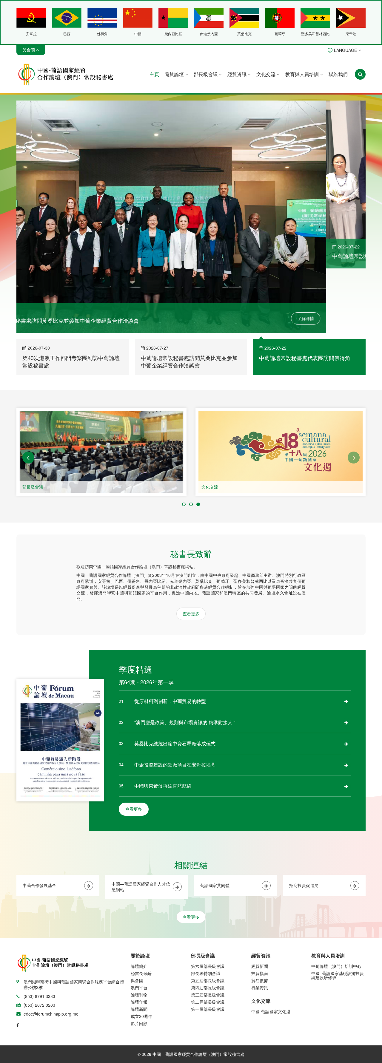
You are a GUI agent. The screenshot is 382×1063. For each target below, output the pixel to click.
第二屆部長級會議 (207, 937)
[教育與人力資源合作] (280, 387)
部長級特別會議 (205, 908)
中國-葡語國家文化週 (270, 947)
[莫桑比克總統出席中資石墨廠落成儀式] (346, 678)
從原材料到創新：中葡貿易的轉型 (170, 636)
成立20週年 (141, 951)
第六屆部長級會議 (207, 901)
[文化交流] (101, 387)
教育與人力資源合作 (220, 422)
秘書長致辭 (141, 908)
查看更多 (191, 549)
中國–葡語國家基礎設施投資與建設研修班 (337, 911)
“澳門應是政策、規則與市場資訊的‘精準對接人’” (184, 657)
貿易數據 (259, 916)
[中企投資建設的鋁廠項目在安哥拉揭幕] (346, 700)
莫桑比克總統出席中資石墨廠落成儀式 (174, 678)
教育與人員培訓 (302, 74)
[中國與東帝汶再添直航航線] (346, 721)
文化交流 (266, 74)
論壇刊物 (139, 930)
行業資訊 (259, 923)
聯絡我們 (338, 74)
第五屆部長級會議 (207, 916)
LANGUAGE (345, 50)
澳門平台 (139, 923)
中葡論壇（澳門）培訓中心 (336, 901)
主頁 (154, 74)
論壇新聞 (139, 944)
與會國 (137, 916)
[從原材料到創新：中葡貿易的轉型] (346, 636)
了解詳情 (345, 253)
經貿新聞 (259, 901)
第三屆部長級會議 (207, 930)
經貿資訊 (237, 74)
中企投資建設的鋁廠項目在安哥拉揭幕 (174, 699)
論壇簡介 (139, 901)
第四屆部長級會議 (207, 923)
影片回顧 (139, 959)
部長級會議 (206, 74)
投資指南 (259, 908)
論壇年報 (139, 937)
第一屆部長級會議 (207, 944)
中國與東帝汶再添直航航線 (163, 721)
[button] (28, 393)
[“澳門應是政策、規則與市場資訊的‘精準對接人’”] (346, 657)
